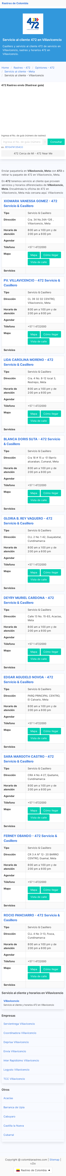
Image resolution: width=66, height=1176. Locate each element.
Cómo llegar (50, 255)
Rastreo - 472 (22, 67)
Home (5, 67)
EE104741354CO (14, 147)
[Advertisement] (33, 110)
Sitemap (54, 1159)
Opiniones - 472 (44, 67)
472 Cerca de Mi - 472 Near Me (33, 153)
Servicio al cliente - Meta (19, 71)
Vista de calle (38, 262)
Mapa (33, 255)
